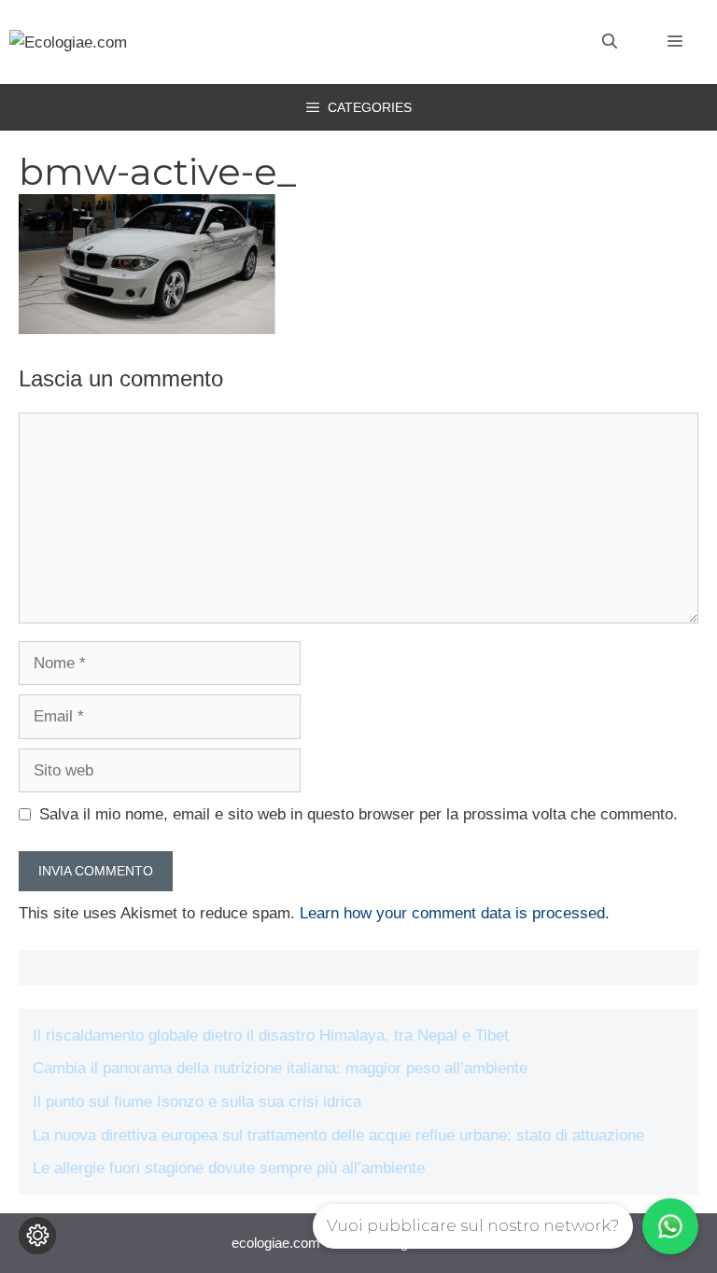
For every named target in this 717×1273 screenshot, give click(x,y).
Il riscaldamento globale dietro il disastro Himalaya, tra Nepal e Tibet (271, 1035)
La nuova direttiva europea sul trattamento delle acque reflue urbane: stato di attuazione (338, 1135)
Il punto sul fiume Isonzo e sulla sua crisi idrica (197, 1102)
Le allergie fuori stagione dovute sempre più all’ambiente (229, 1168)
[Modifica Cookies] (37, 1235)
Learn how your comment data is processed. (455, 913)
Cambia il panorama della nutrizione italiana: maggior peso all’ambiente (280, 1068)
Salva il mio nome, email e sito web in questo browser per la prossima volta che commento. (358, 814)
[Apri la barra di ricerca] (609, 42)
